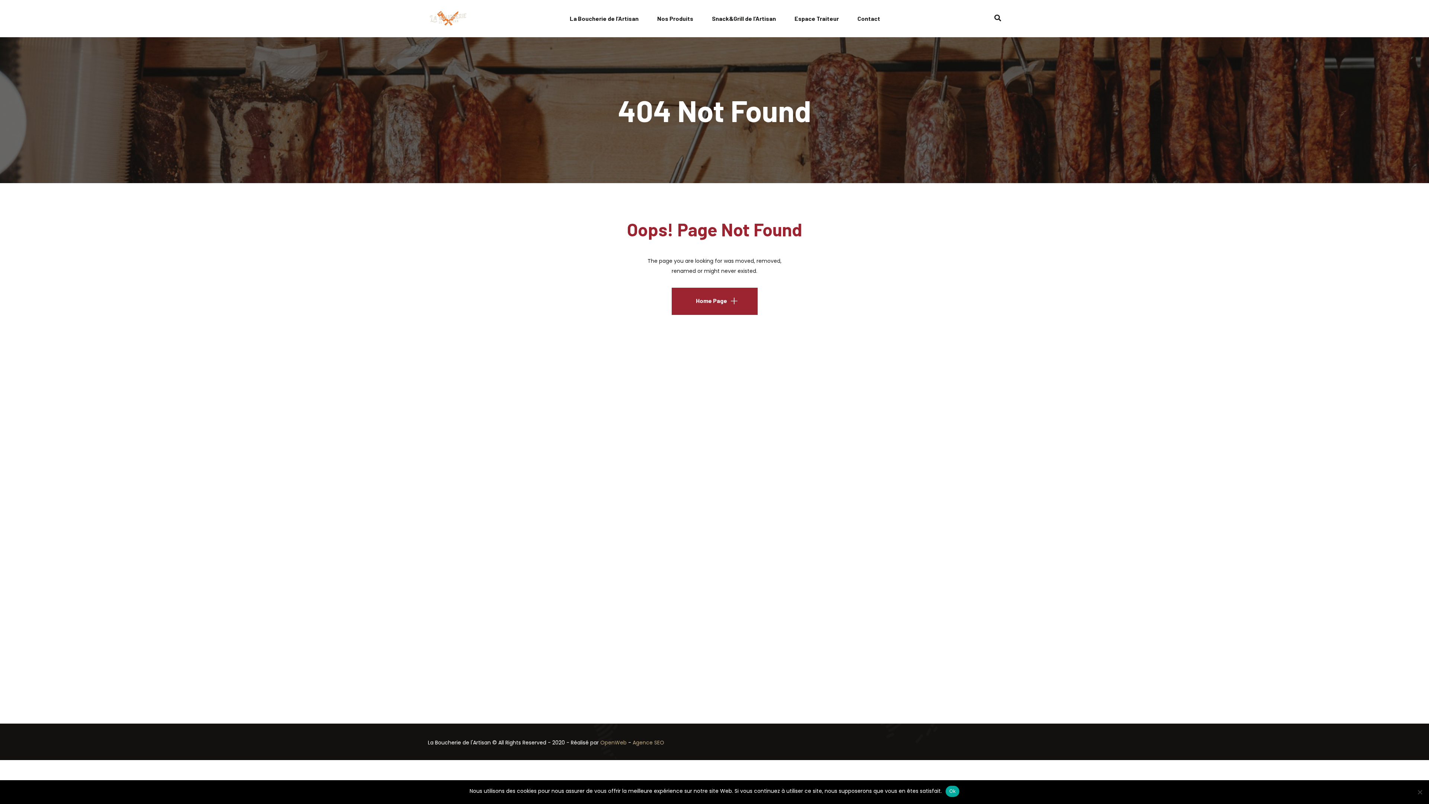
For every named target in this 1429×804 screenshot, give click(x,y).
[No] (1419, 792)
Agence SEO (648, 742)
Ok (952, 791)
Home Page (711, 300)
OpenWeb (614, 742)
